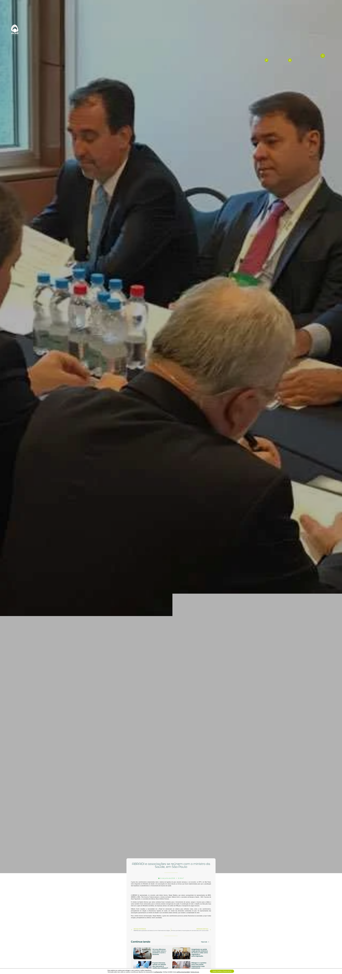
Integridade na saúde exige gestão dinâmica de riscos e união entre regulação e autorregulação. (199, 951)
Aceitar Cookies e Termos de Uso (222, 971)
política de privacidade (183, 972)
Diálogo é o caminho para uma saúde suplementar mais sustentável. (198, 964)
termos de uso (195, 972)
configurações (158, 972)
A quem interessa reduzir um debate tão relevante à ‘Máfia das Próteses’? (160, 964)
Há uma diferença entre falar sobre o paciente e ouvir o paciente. (159, 950)
